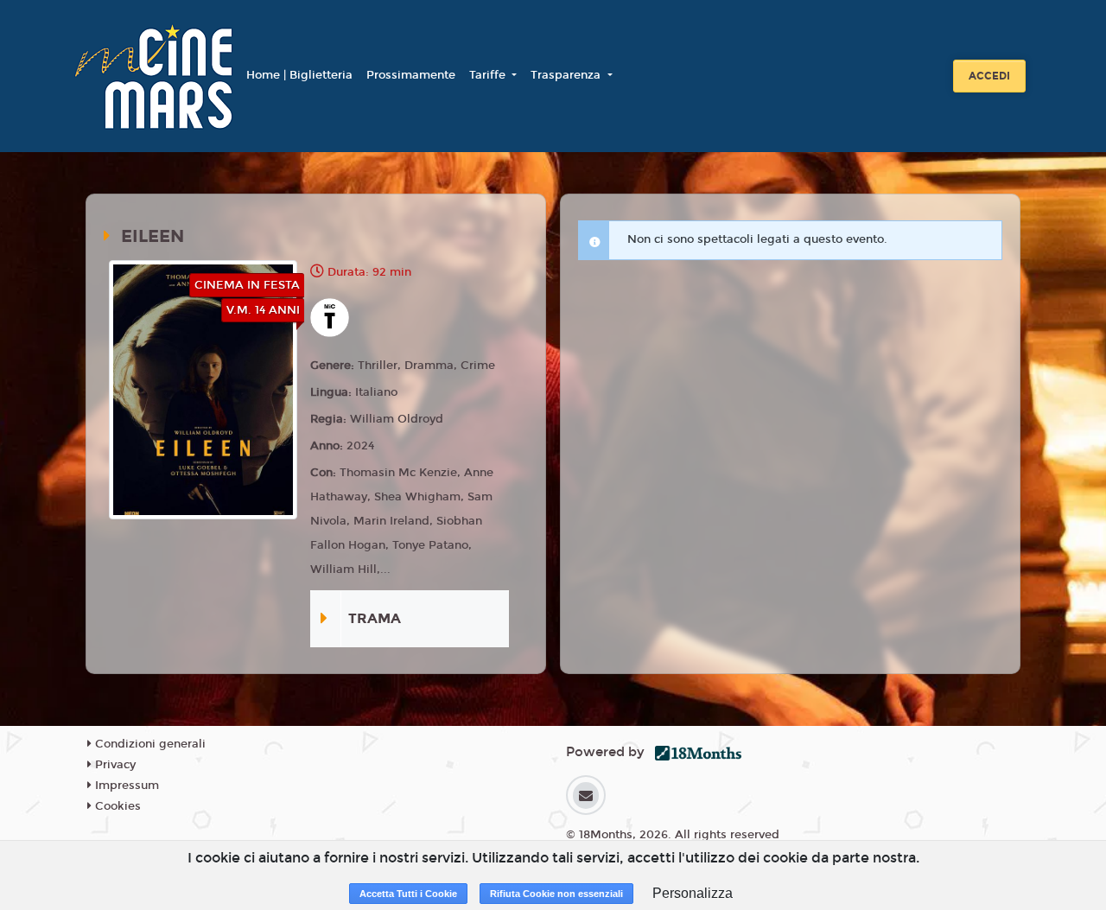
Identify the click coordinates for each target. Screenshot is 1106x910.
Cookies (116, 806)
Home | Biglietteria (299, 75)
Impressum (125, 785)
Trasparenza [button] (567, 75)
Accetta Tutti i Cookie (408, 893)
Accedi (989, 76)
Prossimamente (410, 75)
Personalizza (692, 893)
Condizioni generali (149, 744)
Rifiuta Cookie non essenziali (556, 893)
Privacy (114, 765)
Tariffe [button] (489, 75)
